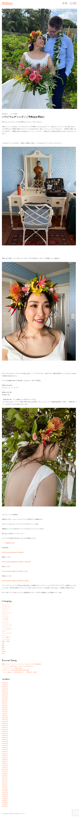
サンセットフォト (6, 613)
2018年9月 (5, 747)
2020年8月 (5, 725)
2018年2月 (5, 761)
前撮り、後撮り (6, 641)
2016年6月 (5, 802)
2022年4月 (5, 685)
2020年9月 (5, 723)
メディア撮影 (5, 637)
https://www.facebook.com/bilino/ (13, 552)
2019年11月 (5, 743)
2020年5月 (5, 731)
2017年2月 (4, 786)
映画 (3, 649)
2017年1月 (4, 788)
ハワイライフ (5, 617)
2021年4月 (5, 709)
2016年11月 (5, 792)
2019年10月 (5, 745)
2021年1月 (4, 715)
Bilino (7, 3)
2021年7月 (4, 703)
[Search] (63, 3)
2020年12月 (5, 717)
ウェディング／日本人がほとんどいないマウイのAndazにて (17, 666)
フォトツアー (5, 623)
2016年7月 (4, 800)
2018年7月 (5, 751)
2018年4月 (5, 757)
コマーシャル (5, 609)
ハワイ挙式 (13, 114)
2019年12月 (5, 741)
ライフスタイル (6, 639)
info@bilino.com (10, 543)
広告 (3, 643)
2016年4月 (5, 806)
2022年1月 (5, 691)
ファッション (5, 621)
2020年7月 (5, 727)
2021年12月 (5, 693)
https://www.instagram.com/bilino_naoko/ (15, 581)
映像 (3, 647)
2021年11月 (5, 695)
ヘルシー (4, 631)
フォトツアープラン (7, 625)
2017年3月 (5, 784)
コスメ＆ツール (6, 607)
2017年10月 (5, 770)
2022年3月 (5, 687)
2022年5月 (5, 683)
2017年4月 (5, 782)
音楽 (3, 653)
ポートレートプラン (7, 633)
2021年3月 (5, 711)
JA (71, 3)
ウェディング (5, 605)
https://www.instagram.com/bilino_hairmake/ (16, 562)
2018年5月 (5, 755)
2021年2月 (5, 713)
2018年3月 (5, 759)
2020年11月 (5, 719)
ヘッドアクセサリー (7, 629)
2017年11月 (5, 768)
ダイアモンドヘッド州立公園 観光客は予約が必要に (16, 670)
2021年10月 (5, 697)
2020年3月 (5, 735)
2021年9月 (5, 699)
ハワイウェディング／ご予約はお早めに (12, 668)
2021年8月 (5, 701)
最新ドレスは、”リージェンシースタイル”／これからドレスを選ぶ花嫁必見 (21, 664)
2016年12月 (5, 790)
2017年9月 (5, 772)
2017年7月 (4, 776)
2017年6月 (4, 778)
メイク (3, 635)
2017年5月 (5, 780)
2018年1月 (4, 763)
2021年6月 (5, 705)
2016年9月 (5, 796)
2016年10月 (5, 794)
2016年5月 (5, 804)
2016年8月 (5, 798)
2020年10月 (5, 721)
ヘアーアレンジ (6, 627)
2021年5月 (5, 707)
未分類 (3, 651)
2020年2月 (5, 737)
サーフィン (5, 611)
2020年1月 (5, 739)
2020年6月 (5, 729)
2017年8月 (5, 774)
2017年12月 (5, 766)
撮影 (3, 645)
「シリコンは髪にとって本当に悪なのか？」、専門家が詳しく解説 (19, 672)
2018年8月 (5, 749)
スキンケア (5, 615)
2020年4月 (5, 733)
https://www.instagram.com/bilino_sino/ (15, 571)
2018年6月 (5, 753)
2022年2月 (5, 689)
